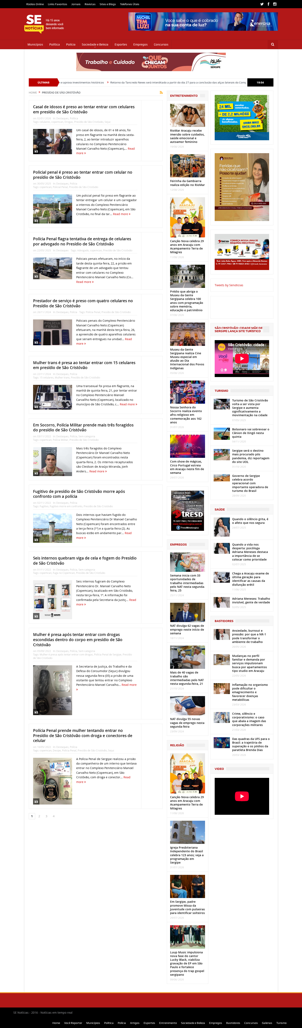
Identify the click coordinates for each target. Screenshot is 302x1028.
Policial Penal (60, 187)
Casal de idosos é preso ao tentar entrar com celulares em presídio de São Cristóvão (84, 109)
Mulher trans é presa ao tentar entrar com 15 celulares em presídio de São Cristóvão (84, 365)
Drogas (69, 121)
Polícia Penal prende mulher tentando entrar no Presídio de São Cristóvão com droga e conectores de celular (82, 735)
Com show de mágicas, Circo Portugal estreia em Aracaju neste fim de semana (187, 467)
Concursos (161, 44)
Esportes (121, 44)
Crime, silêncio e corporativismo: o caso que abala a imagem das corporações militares (249, 719)
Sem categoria (86, 436)
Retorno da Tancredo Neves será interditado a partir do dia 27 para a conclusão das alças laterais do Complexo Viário (133, 82)
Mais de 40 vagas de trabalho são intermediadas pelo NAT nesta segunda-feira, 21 (187, 678)
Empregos (140, 44)
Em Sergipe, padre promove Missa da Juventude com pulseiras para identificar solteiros (187, 907)
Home (56, 1023)
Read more (121, 214)
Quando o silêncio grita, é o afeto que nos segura (250, 521)
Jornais (76, 4)
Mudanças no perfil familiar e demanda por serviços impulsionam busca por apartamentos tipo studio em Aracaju (249, 663)
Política (54, 44)
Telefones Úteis (129, 4)
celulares (45, 121)
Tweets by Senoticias (229, 285)
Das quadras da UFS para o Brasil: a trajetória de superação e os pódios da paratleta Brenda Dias (251, 744)
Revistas (90, 4)
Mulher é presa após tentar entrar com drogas (66, 654)
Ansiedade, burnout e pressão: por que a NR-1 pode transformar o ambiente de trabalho (249, 636)
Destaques (62, 118)
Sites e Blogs (108, 4)
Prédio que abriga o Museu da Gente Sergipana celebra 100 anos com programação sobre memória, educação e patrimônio (186, 300)
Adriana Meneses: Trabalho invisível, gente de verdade (251, 600)
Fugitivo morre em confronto (66, 506)
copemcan (57, 121)
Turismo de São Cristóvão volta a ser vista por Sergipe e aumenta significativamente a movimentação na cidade (250, 407)
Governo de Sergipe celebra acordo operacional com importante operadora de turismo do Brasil (250, 483)
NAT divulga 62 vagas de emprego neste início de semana (187, 629)
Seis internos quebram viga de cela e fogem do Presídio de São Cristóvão (85, 560)
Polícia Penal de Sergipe (107, 654)
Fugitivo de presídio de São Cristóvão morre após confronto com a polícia (79, 494)
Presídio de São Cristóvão (88, 121)
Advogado (83, 250)
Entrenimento (168, 1023)
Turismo (281, 1023)
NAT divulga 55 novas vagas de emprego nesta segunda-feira (187, 722)
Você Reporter (73, 1023)
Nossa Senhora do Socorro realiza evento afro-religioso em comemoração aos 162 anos (186, 414)
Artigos (134, 1023)
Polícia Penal (93, 312)
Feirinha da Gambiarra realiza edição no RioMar (187, 183)
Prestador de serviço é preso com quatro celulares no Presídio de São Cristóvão (83, 303)
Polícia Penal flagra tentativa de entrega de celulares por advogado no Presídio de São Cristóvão (82, 241)
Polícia (70, 44)
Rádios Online (35, 4)
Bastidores (233, 1023)
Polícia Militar (60, 439)
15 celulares (47, 377)
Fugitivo (44, 506)
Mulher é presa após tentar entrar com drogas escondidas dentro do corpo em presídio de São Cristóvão (77, 639)
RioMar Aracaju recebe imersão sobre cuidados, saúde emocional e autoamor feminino (187, 136)
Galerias (267, 1023)
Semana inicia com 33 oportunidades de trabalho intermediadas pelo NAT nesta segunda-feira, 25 (187, 582)
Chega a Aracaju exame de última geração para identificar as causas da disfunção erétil (250, 579)
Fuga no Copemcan (64, 572)
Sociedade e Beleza (95, 44)
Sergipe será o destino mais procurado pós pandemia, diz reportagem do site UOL (250, 456)
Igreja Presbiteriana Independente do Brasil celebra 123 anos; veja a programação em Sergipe (187, 855)
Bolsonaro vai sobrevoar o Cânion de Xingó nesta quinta (250, 433)
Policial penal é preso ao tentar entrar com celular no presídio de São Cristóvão (82, 175)
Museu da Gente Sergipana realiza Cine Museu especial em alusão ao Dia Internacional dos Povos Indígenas (187, 359)
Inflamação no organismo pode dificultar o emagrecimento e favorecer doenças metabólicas (250, 692)
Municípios (35, 44)
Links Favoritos (57, 4)
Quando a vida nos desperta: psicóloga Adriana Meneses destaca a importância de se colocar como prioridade (250, 551)
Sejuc (108, 121)
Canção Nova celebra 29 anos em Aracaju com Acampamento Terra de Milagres (187, 246)
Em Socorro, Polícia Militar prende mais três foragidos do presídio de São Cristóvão (83, 427)
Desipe (57, 750)
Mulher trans (62, 377)
